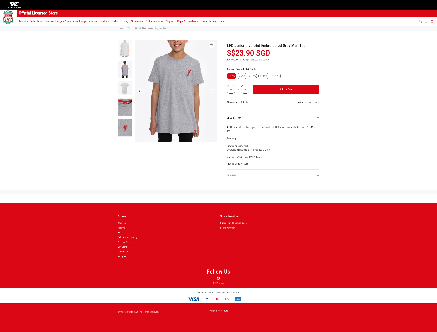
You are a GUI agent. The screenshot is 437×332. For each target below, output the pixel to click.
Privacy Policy (125, 242)
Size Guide (232, 102)
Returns (121, 228)
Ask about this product (308, 102)
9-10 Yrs (263, 76)
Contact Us (123, 252)
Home (120, 28)
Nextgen (122, 256)
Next (212, 91)
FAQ (120, 232)
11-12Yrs (275, 76)
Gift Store (122, 247)
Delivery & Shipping (127, 237)
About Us (122, 223)
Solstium (223, 311)
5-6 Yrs (242, 76)
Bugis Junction (227, 228)
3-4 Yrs (231, 76)
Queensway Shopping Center (234, 223)
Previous (140, 91)
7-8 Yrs (252, 76)
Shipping (243, 59)
